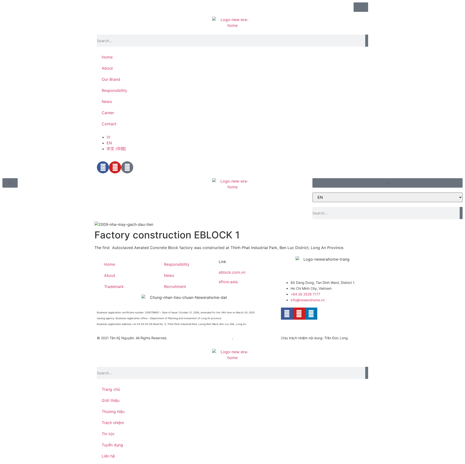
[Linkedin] (311, 314)
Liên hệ (108, 456)
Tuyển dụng (112, 444)
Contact (109, 123)
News (107, 101)
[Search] (366, 41)
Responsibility (114, 90)
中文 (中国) (116, 148)
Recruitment (175, 286)
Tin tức (108, 433)
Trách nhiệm (113, 422)
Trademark (114, 286)
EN (109, 142)
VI (108, 137)
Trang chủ (111, 389)
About (107, 68)
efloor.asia (228, 281)
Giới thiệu (110, 400)
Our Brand (111, 79)
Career (108, 112)
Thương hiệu (113, 411)
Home (107, 57)
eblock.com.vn (232, 272)
